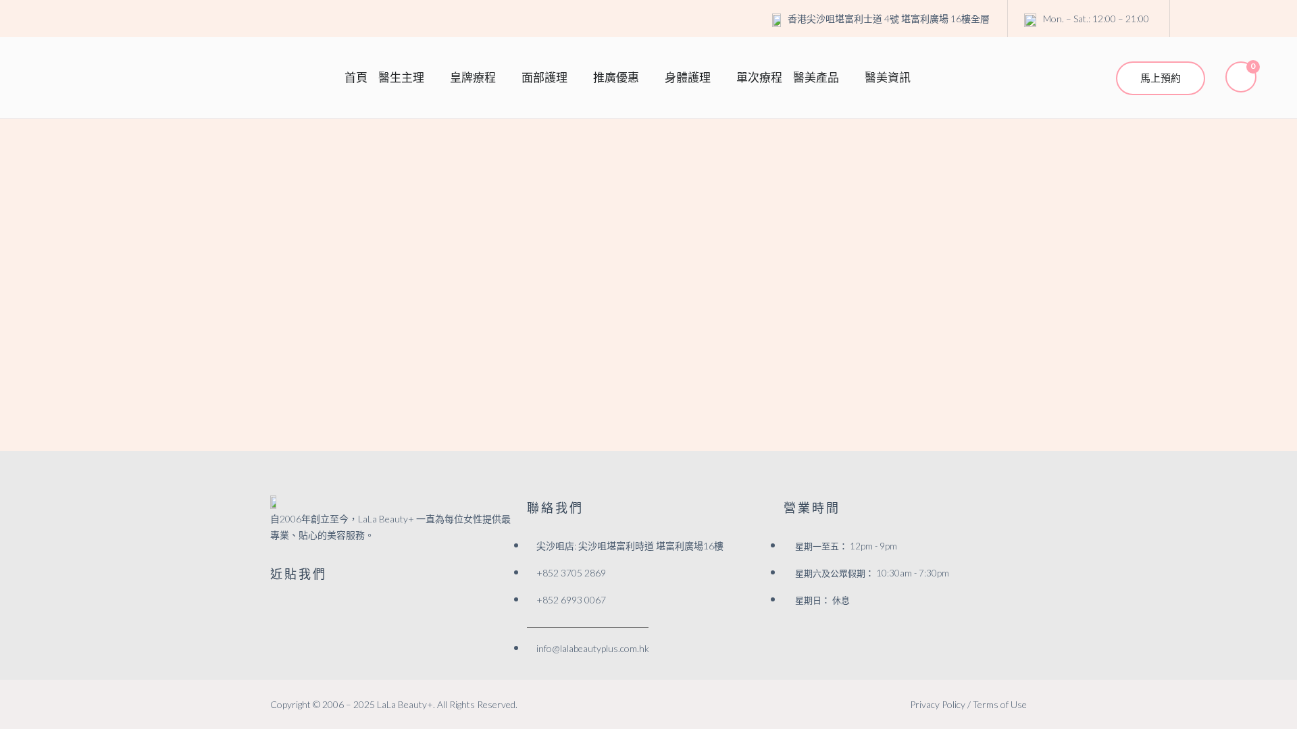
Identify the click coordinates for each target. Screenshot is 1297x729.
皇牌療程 (473, 77)
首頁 (356, 77)
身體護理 (688, 77)
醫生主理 (401, 77)
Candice (342, 187)
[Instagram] (1220, 19)
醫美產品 (816, 77)
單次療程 (759, 77)
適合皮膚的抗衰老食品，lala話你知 (452, 214)
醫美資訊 (888, 77)
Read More (281, 305)
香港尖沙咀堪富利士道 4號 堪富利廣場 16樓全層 (889, 18)
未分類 (387, 187)
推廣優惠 (616, 77)
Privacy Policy (937, 704)
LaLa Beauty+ (405, 704)
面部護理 (544, 77)
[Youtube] (1247, 19)
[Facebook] (1192, 19)
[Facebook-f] (277, 605)
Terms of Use (1000, 704)
